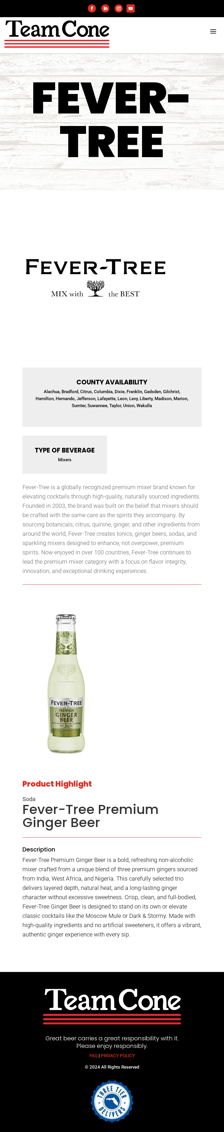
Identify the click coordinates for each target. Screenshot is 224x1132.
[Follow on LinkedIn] (105, 8)
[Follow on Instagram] (119, 8)
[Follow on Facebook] (92, 8)
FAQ (93, 1055)
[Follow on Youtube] (131, 8)
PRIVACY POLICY (118, 1055)
